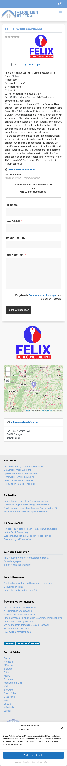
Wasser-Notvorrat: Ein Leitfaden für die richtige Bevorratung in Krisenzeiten (27, 537)
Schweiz (35, 643)
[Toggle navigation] (60, 4)
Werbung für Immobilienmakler (19, 614)
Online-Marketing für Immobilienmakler (23, 466)
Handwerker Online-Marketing (19, 476)
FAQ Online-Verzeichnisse (17, 631)
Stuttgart (16, 76)
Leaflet (27, 410)
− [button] (8, 374)
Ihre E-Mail (14, 221)
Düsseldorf (9, 696)
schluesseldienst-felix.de (21, 169)
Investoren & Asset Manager (18, 480)
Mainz (7, 675)
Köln (6, 700)
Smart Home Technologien (17, 564)
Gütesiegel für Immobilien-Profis (20, 607)
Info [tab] (15, 64)
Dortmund (9, 679)
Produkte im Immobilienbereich (19, 483)
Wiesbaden (9, 707)
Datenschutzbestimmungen (43, 295)
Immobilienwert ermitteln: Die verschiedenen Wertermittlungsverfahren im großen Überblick (27, 502)
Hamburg (8, 661)
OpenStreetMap (47, 410)
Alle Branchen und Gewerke (18, 610)
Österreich (10, 643)
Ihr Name (12, 204)
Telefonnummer (16, 237)
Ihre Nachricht (16, 254)
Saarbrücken (10, 693)
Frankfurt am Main (13, 682)
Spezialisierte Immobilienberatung (21, 473)
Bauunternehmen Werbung (17, 469)
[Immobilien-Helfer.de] (19, 13)
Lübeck (7, 710)
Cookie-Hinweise (22, 762)
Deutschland (23, 643)
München (8, 665)
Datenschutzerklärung (40, 762)
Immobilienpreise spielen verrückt (21, 590)
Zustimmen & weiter (33, 755)
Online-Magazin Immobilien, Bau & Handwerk (27, 624)
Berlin (7, 658)
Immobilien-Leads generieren (18, 621)
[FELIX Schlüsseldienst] (34, 384)
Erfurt (7, 672)
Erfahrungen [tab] (35, 64)
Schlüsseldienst (18, 97)
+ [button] (8, 369)
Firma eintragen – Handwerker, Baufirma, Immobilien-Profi (33, 617)
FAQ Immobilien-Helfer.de (17, 628)
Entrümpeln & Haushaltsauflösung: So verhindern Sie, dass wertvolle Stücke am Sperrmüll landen (31, 509)
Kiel (6, 686)
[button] (62, 727)
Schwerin (8, 689)
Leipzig (7, 703)
